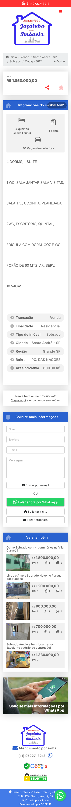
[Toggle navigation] (60, 12)
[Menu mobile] (35, 27)
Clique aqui (18, 400)
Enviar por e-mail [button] (37, 485)
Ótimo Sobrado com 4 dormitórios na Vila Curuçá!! (35, 549)
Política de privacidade (35, 800)
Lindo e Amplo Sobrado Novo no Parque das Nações (34, 577)
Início (13, 57)
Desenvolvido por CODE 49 (35, 804)
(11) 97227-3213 (38, 4)
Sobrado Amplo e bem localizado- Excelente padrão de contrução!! (29, 646)
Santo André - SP (45, 57)
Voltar (60, 61)
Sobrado (15, 61)
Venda (25, 57)
